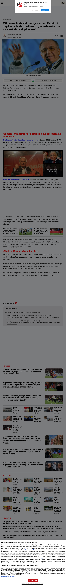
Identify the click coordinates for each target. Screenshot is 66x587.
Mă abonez (45, 10)
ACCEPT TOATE (33, 580)
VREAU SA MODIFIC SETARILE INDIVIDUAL (32, 584)
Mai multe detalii (29, 550)
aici (42, 558)
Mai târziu (35, 10)
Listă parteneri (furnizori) (8, 576)
